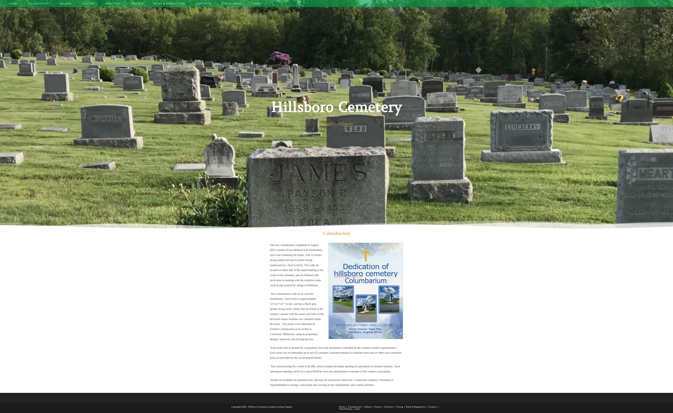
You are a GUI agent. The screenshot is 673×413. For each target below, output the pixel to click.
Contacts (432, 406)
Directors (388, 406)
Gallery (367, 406)
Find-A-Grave (345, 408)
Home (342, 406)
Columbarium (354, 406)
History (377, 406)
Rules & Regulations (415, 406)
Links (357, 408)
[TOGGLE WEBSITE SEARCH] (272, 3)
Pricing (399, 406)
